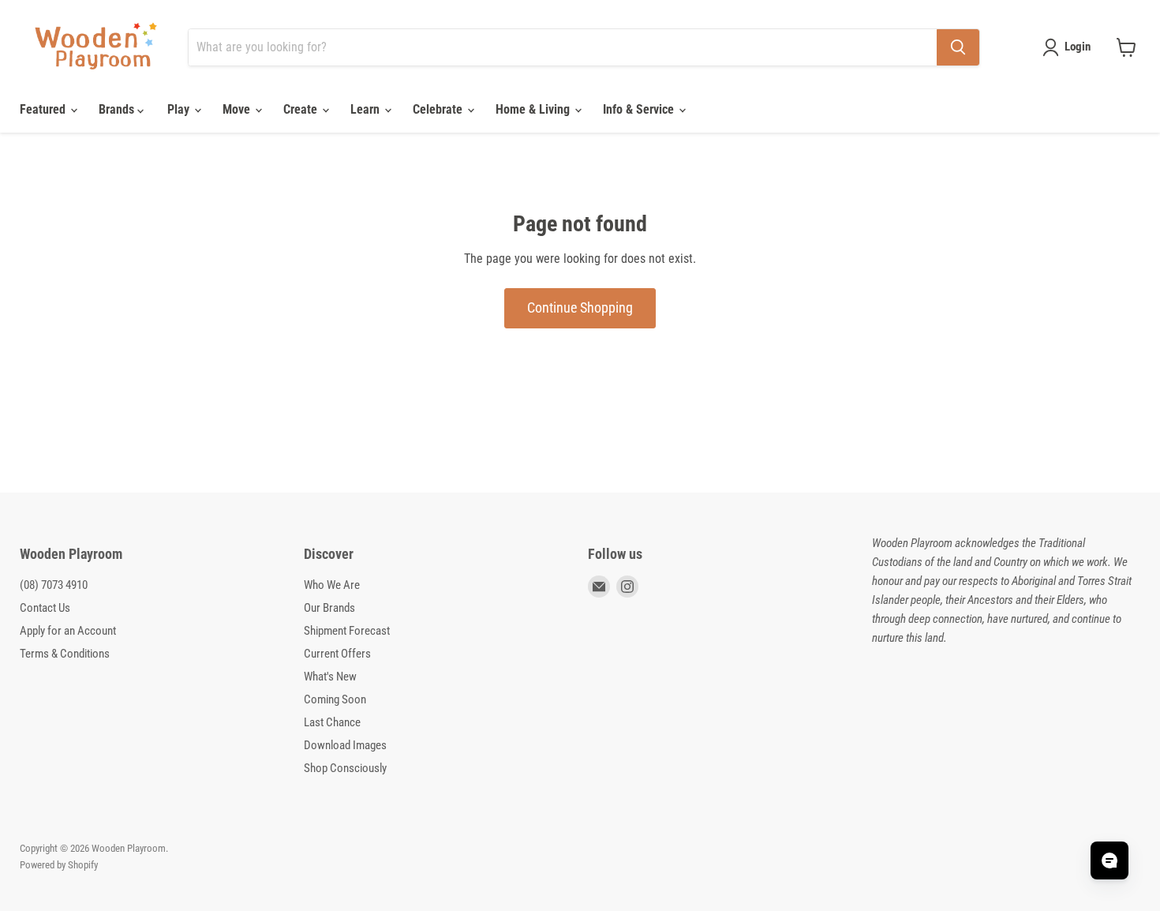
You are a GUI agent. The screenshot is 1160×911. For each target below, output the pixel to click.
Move (238, 109)
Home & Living (534, 109)
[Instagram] (627, 586)
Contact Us (45, 608)
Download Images (345, 745)
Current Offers (337, 654)
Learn (366, 109)
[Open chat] (1109, 860)
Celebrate (439, 109)
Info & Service (640, 109)
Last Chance (332, 722)
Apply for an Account (68, 631)
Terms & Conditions (65, 654)
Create (301, 109)
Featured (44, 109)
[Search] (958, 47)
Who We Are (332, 585)
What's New (330, 676)
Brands (118, 109)
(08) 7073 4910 (54, 585)
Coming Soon (335, 699)
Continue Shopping (580, 307)
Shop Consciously (345, 768)
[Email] (599, 586)
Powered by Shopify (59, 865)
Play (180, 109)
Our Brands (329, 608)
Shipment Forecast (347, 631)
